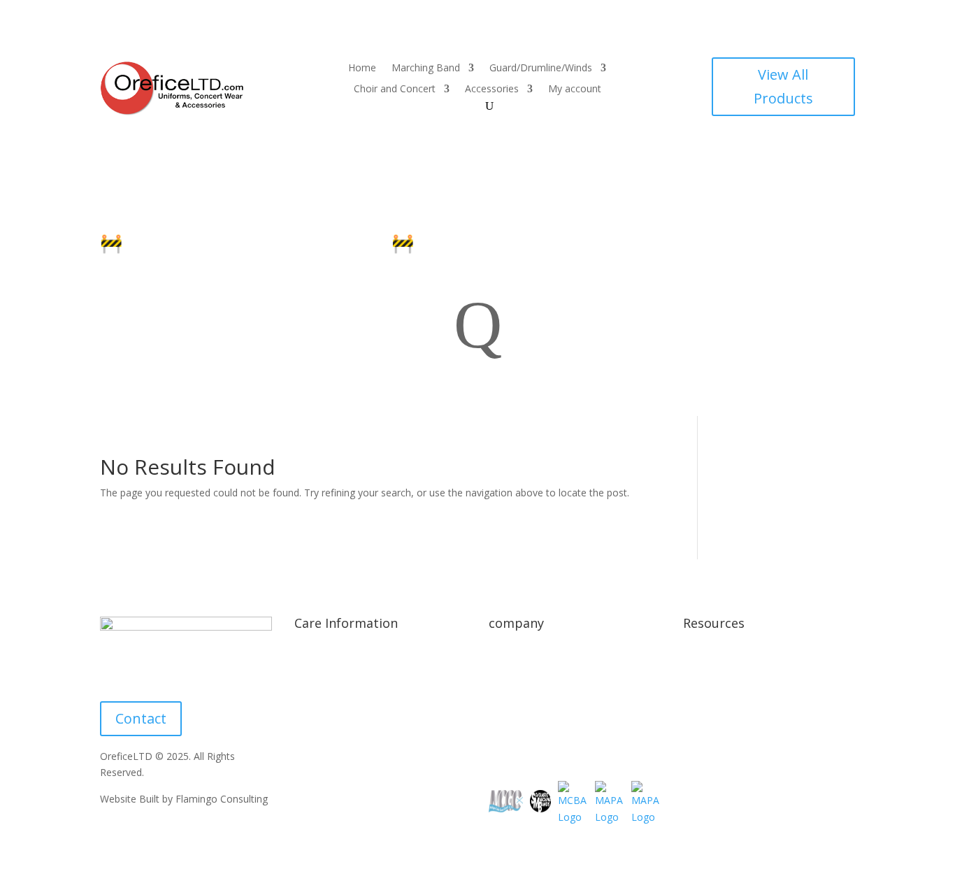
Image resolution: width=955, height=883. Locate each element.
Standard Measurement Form (361, 761)
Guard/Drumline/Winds (540, 68)
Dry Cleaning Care (334, 708)
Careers (506, 735)
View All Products (783, 86)
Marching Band (426, 68)
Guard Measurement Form (354, 787)
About (502, 655)
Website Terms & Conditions (748, 682)
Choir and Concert (395, 89)
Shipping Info (323, 655)
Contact (140, 718)
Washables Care (330, 735)
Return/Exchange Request (547, 708)
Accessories (492, 89)
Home (362, 68)
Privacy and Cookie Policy (740, 655)
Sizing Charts (323, 682)
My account (574, 89)
